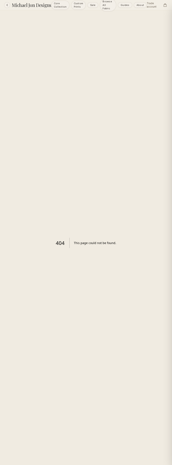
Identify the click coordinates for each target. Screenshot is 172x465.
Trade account (151, 5)
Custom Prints (78, 5)
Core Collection (60, 5)
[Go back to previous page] (7, 5)
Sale (92, 5)
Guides (125, 5)
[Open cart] (165, 5)
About (140, 5)
